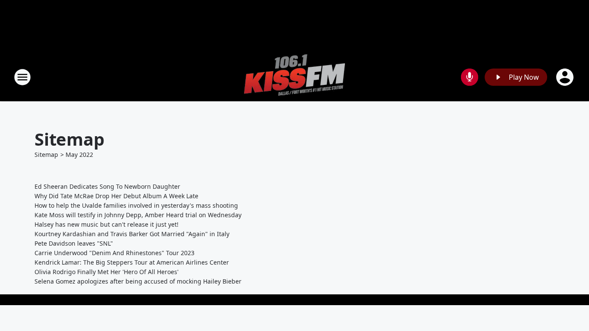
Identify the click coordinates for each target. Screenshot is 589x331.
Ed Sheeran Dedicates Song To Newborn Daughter (107, 186)
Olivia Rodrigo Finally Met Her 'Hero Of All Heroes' (106, 272)
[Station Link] (294, 77)
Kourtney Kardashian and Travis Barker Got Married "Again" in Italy (131, 234)
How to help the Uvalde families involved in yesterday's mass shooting (136, 205)
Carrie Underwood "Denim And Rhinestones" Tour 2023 (114, 253)
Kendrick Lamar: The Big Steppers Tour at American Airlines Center (131, 262)
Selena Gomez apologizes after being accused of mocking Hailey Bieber (137, 281)
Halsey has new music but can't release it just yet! (106, 224)
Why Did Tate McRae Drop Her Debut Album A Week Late (116, 196)
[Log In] (565, 77)
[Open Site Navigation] (22, 77)
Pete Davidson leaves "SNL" (73, 243)
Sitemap (46, 154)
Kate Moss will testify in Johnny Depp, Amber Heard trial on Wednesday (137, 215)
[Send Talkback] (469, 77)
